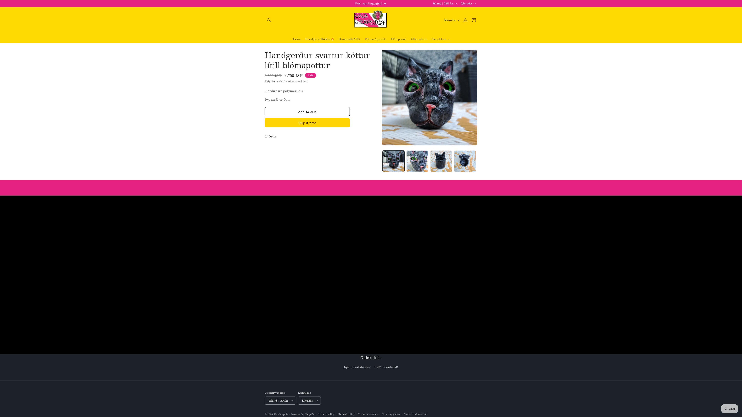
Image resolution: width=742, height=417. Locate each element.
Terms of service (368, 414)
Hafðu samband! (386, 367)
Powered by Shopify (302, 414)
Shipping (271, 81)
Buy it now (307, 122)
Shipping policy (391, 414)
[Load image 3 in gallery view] (441, 161)
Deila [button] (272, 136)
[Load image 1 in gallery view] (393, 161)
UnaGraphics (282, 414)
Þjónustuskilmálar (357, 367)
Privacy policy (326, 414)
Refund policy (346, 414)
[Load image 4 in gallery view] (465, 161)
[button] (269, 20)
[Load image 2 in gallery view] (417, 161)
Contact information (415, 414)
